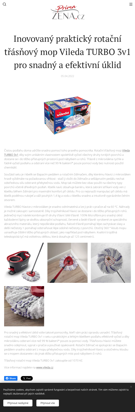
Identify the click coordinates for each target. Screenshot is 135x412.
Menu (131, 4)
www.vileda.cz (44, 367)
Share (12, 378)
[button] (4, 4)
